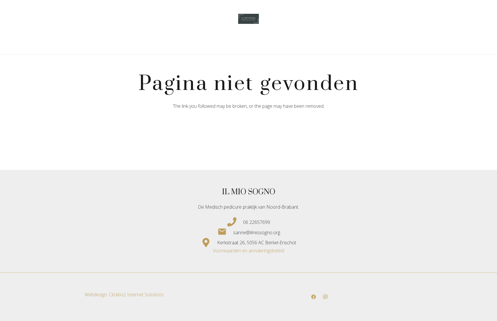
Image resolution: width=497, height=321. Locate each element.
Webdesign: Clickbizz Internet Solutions (124, 294)
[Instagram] (325, 297)
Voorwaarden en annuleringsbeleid (248, 250)
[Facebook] (313, 297)
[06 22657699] (235, 222)
